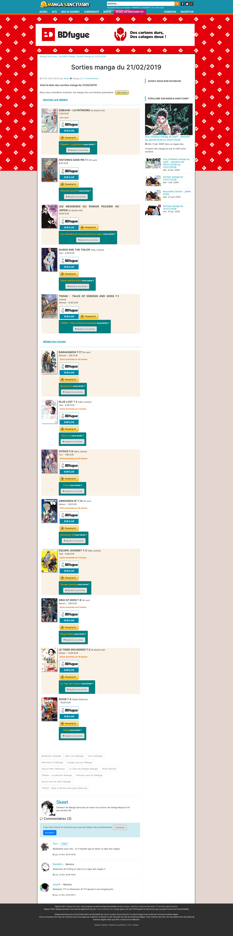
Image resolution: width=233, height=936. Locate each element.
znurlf (56, 884)
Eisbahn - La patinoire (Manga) (57, 775)
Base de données (70, 11)
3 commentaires (90, 78)
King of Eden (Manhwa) (53, 768)
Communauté (91, 11)
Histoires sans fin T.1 (73, 159)
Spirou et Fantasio (123, 7)
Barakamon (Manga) (51, 756)
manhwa (133, 906)
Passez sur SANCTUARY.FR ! (130, 11)
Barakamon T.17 (70, 352)
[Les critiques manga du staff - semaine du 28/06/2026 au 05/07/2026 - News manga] (169, 119)
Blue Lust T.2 (68, 401)
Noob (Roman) (109, 768)
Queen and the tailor (75, 249)
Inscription (187, 11)
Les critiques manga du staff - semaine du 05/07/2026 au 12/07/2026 (176, 163)
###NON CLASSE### (141, 7)
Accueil (43, 11)
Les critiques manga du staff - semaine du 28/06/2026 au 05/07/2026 (167, 138)
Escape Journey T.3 (73, 550)
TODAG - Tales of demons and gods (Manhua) (64, 788)
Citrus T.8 (66, 451)
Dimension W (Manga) (52, 762)
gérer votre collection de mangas (106, 909)
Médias (107, 11)
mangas (126, 906)
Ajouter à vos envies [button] (79, 150)
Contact (135, 925)
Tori (55, 843)
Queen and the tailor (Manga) (56, 781)
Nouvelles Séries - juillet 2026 (177, 193)
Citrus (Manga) (95, 756)
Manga (65, 4)
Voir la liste (122, 92)
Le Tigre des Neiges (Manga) (83, 768)
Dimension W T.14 (71, 500)
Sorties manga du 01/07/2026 (173, 178)
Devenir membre (101, 925)
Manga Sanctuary (73, 906)
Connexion (170, 11)
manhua (141, 906)
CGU (129, 925)
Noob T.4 (65, 699)
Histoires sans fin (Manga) (89, 775)
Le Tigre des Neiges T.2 (74, 649)
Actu (54, 11)
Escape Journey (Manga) (80, 762)
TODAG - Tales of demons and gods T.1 (89, 296)
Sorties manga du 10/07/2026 (173, 207)
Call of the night (157, 7)
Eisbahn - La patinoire (75, 110)
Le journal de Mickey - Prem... (119, 10)
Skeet (66, 78)
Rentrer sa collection (117, 925)
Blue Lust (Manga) (74, 756)
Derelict (57, 864)
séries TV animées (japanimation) (164, 906)
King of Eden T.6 (70, 600)
